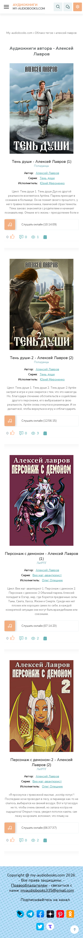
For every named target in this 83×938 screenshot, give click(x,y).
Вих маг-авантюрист (47, 575)
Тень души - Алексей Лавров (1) (42, 161)
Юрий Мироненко (52, 183)
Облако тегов (44, 33)
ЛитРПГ (42, 563)
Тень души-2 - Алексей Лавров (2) (41, 357)
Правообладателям (29, 885)
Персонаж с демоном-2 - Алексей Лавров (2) (41, 762)
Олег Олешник (52, 580)
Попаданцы (41, 166)
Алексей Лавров (47, 173)
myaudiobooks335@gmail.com (47, 890)
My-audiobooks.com (19, 33)
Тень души (47, 178)
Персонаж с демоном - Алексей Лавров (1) (41, 556)
